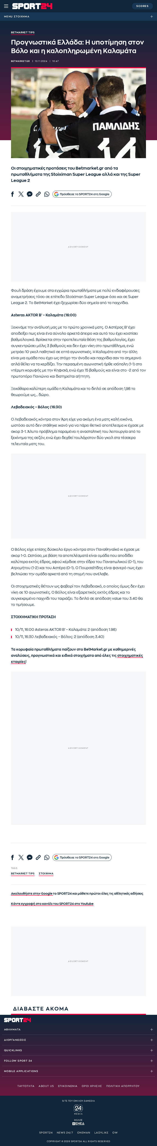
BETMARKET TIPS (23, 873)
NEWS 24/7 (65, 1132)
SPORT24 (46, 1132)
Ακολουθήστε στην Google (32, 893)
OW (115, 1132)
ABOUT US (46, 1086)
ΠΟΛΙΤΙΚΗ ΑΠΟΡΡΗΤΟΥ (123, 1086)
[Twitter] (21, 194)
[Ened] (78, 1123)
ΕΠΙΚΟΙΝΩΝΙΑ (68, 1086)
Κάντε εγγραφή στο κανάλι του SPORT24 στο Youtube (52, 903)
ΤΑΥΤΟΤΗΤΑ (26, 1086)
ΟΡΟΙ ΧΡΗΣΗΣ (92, 1086)
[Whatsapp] (47, 194)
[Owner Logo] (78, 1109)
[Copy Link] (38, 194)
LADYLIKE (101, 1132)
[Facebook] (12, 194)
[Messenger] (30, 194)
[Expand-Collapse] (152, 16)
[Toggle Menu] (6, 6)
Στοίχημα (21, 16)
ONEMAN (83, 1132)
